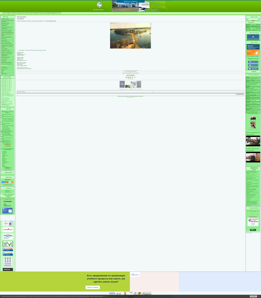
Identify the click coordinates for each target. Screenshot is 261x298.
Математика (4, 151)
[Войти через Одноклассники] (12, 182)
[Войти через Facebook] (5, 182)
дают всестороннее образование (8, 125)
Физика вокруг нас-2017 (6, 90)
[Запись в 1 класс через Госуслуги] (253, 54)
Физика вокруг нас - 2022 (6, 84)
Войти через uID (7, 179)
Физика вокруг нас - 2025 (6, 80)
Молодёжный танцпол (5, 93)
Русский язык (4, 152)
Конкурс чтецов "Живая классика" (7, 95)
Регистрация (129, 97)
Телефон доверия (253, 216)
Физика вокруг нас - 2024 (6, 81)
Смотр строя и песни (5, 91)
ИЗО (3, 164)
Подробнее (106, 296)
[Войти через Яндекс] (7, 182)
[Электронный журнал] (253, 39)
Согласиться (253, 296)
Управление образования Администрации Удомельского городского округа (251, 175)
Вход (133, 97)
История (3, 154)
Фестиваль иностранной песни (7, 94)
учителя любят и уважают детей (7, 119)
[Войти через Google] (10, 182)
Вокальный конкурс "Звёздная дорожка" (6, 102)
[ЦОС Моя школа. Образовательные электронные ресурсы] (7, 213)
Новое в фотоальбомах (253, 113)
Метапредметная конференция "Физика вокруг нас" (6, 104)
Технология (4, 163)
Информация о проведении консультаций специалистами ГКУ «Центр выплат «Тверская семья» (253, 29)
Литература (4, 153)
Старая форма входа (7, 184)
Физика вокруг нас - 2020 (6, 86)
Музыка (3, 165)
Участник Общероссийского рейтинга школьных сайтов (253, 211)
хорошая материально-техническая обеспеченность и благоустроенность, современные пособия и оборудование (6, 131)
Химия (3, 157)
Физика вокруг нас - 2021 (6, 85)
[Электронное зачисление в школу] (253, 49)
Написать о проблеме (92, 287)
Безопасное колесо (5, 97)
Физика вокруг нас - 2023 (6, 82)
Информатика (4, 158)
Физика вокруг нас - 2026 (253, 129)
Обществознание (5, 155)
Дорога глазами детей (5, 99)
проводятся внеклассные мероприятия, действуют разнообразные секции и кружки (6, 140)
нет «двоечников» (5, 126)
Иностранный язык (5, 162)
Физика (3, 156)
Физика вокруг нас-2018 (6, 89)
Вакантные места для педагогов (251, 25)
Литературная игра (5, 100)
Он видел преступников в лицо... (253, 148)
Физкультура (4, 166)
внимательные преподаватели (7, 118)
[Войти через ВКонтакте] (3, 182)
